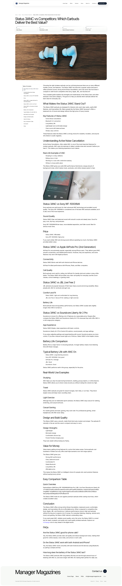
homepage (46, 522)
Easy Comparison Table (28, 121)
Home (16, 14)
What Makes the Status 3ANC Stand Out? (31, 89)
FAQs (25, 126)
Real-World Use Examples (29, 114)
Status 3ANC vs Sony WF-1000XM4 (31, 95)
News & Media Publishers (27, 14)
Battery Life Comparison (28, 109)
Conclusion (26, 123)
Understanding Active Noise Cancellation (29, 93)
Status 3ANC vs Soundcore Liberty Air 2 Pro (31, 107)
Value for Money (27, 119)
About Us (92, 581)
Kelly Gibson (19, 30)
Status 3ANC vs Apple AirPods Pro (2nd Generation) (31, 101)
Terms (101, 581)
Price (25, 98)
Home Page (70, 576)
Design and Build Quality (28, 116)
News (20, 14)
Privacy (97, 581)
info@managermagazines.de (93, 576)
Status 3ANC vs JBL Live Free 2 (30, 103)
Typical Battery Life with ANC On (30, 112)
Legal (105, 581)
